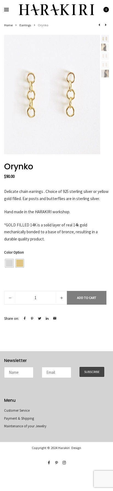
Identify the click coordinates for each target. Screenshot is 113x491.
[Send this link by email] (55, 318)
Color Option (14, 252)
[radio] (9, 263)
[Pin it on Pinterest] (32, 318)
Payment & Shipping (19, 418)
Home (8, 25)
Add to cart (86, 298)
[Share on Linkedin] (47, 318)
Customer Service (17, 410)
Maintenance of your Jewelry (25, 426)
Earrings (25, 25)
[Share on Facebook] (25, 318)
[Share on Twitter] (40, 318)
